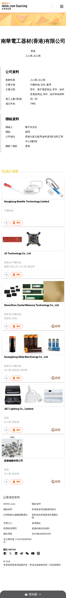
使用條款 (36, 523)
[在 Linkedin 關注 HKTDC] (16, 553)
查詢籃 (33, 594)
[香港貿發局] (33, 499)
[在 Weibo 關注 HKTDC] (21, 553)
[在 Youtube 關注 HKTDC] (32, 553)
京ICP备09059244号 (41, 534)
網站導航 (7, 534)
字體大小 (7, 523)
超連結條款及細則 (40, 528)
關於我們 (36, 504)
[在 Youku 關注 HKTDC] (38, 553)
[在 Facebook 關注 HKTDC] (4, 553)
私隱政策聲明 (10, 528)
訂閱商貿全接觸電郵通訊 (15, 515)
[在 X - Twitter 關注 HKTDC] (10, 553)
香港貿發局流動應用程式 (44, 509)
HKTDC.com (9, 504)
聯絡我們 (7, 509)
